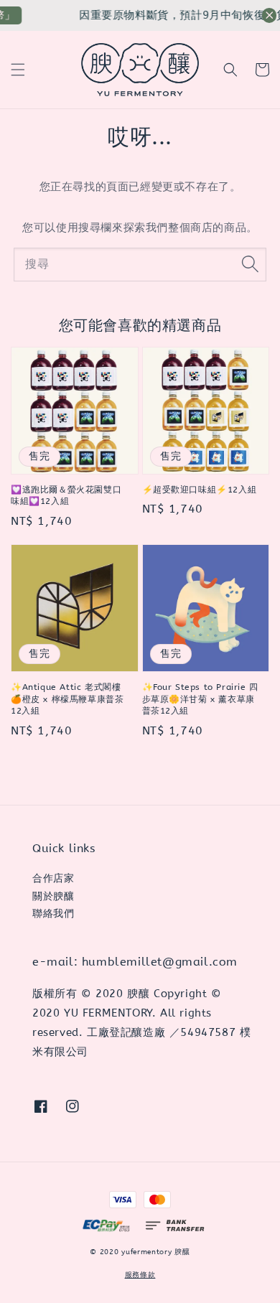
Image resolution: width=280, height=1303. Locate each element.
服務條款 (140, 1275)
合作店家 (53, 878)
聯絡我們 (53, 913)
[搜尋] (250, 264)
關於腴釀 (53, 896)
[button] (18, 69)
